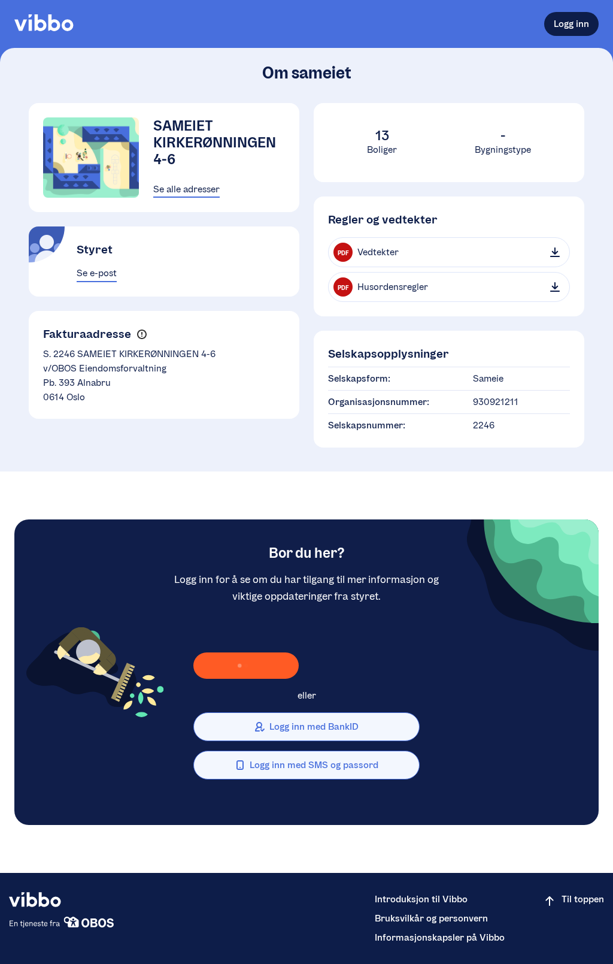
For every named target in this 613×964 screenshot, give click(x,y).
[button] (141, 334)
